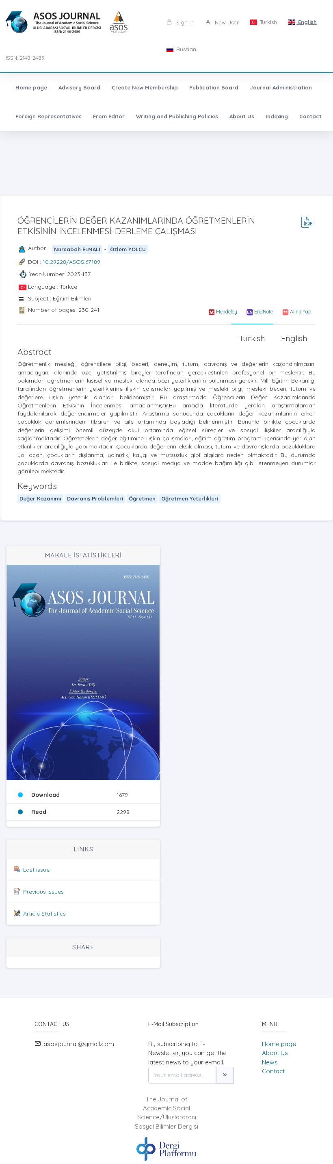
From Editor (109, 116)
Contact (310, 116)
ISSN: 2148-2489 (25, 57)
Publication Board (213, 87)
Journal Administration (281, 87)
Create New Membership (145, 87)
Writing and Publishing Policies (177, 116)
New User (226, 22)
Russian (185, 49)
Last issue (36, 869)
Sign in (184, 22)
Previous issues (43, 891)
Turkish (267, 22)
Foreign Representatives (48, 116)
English (306, 22)
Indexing (277, 116)
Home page (31, 87)
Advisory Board (79, 87)
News (270, 1062)
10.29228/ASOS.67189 (71, 261)
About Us (241, 116)
